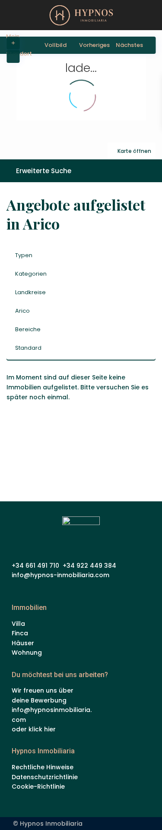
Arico (22, 311)
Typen (23, 255)
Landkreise (30, 292)
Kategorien (31, 274)
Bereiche (28, 329)
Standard (28, 348)
